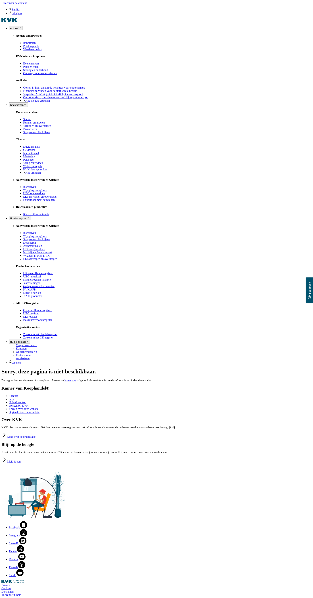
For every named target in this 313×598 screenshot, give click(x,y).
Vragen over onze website (23, 408)
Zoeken (16, 362)
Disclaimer (7, 591)
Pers (11, 399)
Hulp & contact (17, 402)
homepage (70, 380)
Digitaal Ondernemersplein (24, 412)
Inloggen (17, 13)
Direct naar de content (14, 3)
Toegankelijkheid (11, 594)
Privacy (5, 585)
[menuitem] (160, 9)
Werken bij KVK (18, 405)
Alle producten (33, 296)
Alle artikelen (33, 172)
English (16, 9)
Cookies (6, 588)
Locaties (13, 395)
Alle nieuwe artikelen (37, 100)
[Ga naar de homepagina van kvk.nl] (9, 21)
